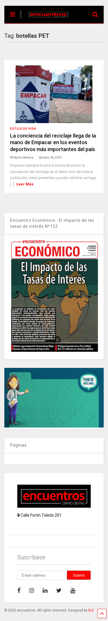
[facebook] (18, 590)
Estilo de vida (23, 128)
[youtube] (72, 590)
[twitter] (59, 590)
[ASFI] (54, 426)
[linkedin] (45, 590)
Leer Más (24, 184)
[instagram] (31, 590)
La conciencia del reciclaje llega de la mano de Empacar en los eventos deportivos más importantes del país (53, 142)
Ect (91, 610)
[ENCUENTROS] (45, 19)
